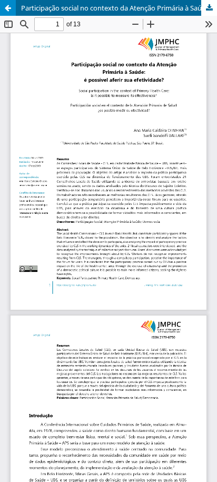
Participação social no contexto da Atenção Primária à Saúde (115, 8)
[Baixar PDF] (209, 8)
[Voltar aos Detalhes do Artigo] (8, 8)
